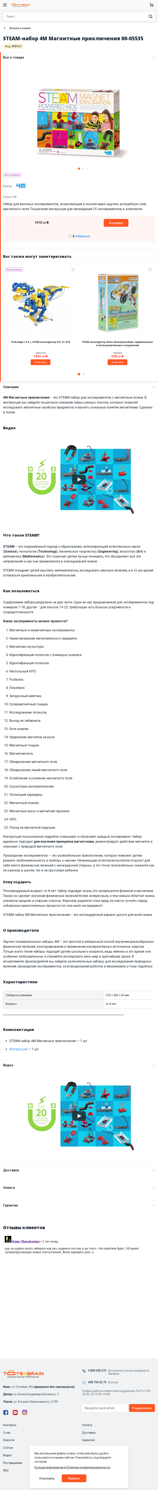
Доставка (11, 1170)
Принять (74, 1478)
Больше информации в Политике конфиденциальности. (73, 1467)
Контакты (9, 1425)
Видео (8, 1065)
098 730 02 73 (97, 1382)
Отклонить (47, 1478)
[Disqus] (79, 1285)
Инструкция (18, 1049)
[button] (79, 169)
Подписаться (142, 1408)
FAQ (5, 1470)
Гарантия (10, 1205)
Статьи (8, 1447)
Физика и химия (20, 28)
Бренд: (8, 186)
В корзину (116, 223)
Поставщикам (12, 1463)
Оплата (9, 1188)
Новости (8, 1440)
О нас (6, 1432)
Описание (11, 387)
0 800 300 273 (97, 1370)
